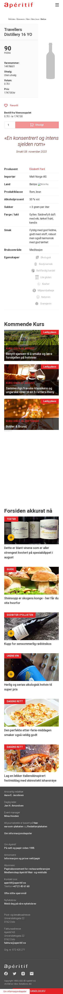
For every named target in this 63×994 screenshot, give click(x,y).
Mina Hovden (11, 816)
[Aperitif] (18, 5)
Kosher (46, 284)
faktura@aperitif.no (15, 943)
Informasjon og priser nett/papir (22, 858)
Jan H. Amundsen (14, 805)
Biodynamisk (46, 264)
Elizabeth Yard (37, 169)
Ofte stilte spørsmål (15, 893)
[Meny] (57, 5)
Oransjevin (45, 303)
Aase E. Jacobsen (14, 795)
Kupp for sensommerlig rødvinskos (27, 644)
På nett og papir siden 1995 (19, 848)
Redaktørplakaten (37, 826)
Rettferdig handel (45, 270)
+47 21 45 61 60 (21, 886)
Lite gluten (45, 277)
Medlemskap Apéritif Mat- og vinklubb (25, 872)
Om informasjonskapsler (18, 833)
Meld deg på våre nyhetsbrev (20, 903)
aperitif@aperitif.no (15, 882)
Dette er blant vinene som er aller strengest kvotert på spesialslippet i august (28, 552)
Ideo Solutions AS (22, 984)
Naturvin (45, 297)
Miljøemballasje (46, 290)
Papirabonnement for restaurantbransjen (27, 869)
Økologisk (46, 257)
